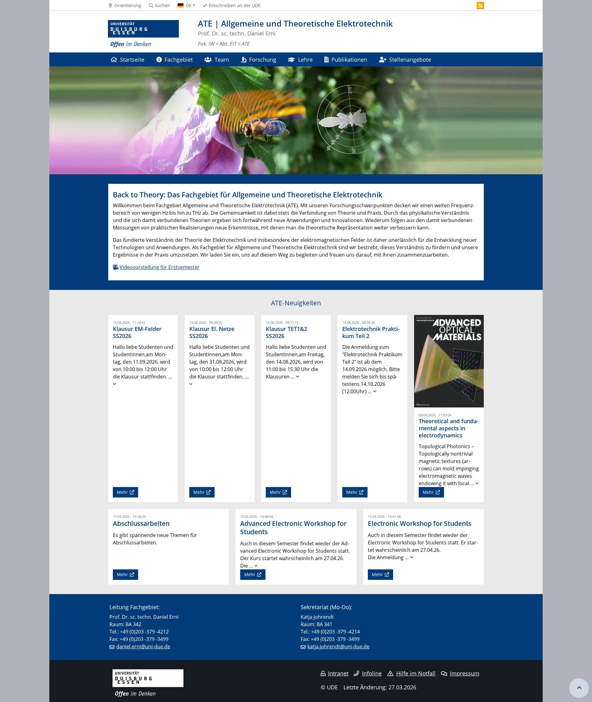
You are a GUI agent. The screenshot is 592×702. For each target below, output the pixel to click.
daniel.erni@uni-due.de (143, 646)
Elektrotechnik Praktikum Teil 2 (371, 332)
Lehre (305, 59)
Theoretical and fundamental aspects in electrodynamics (449, 428)
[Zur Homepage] (143, 34)
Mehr (122, 492)
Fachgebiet (179, 59)
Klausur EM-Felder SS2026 (137, 332)
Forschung (262, 59)
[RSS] (480, 5)
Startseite (132, 59)
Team (222, 59)
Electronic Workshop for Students (419, 523)
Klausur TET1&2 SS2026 (286, 332)
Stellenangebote (410, 59)
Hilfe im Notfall (416, 673)
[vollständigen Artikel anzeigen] (114, 384)
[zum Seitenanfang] (579, 688)
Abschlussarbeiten (141, 523)
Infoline (372, 673)
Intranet (338, 673)
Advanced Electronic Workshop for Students (293, 527)
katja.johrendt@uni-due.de (338, 646)
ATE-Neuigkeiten (296, 303)
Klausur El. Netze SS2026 (211, 332)
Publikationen (349, 59)
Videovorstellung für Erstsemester (159, 267)
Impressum (464, 673)
